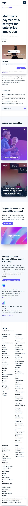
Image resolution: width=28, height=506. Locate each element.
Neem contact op (19, 456)
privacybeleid (5, 72)
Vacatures (18, 450)
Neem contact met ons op (11, 280)
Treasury (4, 395)
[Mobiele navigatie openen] (24, 2)
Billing (3, 345)
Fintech (17, 376)
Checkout (4, 349)
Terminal (4, 393)
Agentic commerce (20, 343)
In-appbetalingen (19, 361)
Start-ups (17, 341)
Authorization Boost (7, 343)
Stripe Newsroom (19, 452)
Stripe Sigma (5, 389)
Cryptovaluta (5, 355)
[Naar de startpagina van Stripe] (4, 328)
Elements (4, 360)
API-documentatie (20, 426)
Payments (5, 378)
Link (3, 372)
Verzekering (18, 384)
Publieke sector (19, 398)
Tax (3, 391)
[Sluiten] (25, 499)
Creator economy (19, 374)
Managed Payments (7, 374)
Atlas (3, 341)
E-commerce (18, 347)
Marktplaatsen (19, 363)
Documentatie (19, 423)
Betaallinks (5, 376)
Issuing (4, 370)
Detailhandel (18, 400)
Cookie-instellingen (7, 479)
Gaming (17, 378)
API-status (18, 428)
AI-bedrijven (18, 371)
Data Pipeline (5, 358)
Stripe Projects (19, 438)
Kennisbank (5, 448)
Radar (3, 383)
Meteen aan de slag (7, 297)
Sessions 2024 (7, 8)
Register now (7, 223)
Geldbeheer (18, 365)
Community (5, 456)
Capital (4, 347)
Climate (4, 351)
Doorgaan (20, 68)
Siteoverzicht (5, 477)
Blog (3, 454)
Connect (4, 353)
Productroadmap (19, 448)
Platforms (17, 367)
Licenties (4, 475)
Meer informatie (6, 315)
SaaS (16, 369)
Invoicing (4, 368)
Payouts (4, 381)
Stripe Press (18, 454)
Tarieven (4, 339)
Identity (4, 366)
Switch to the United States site (11, 502)
